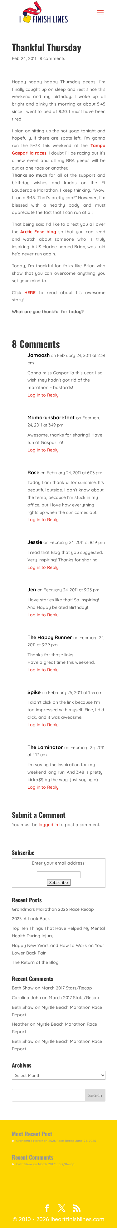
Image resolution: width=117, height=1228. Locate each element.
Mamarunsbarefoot (51, 417)
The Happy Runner (49, 637)
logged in (48, 824)
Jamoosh (38, 355)
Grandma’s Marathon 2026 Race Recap (53, 909)
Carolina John (26, 997)
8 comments (52, 58)
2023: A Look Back (31, 918)
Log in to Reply (43, 395)
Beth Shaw (23, 988)
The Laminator (45, 747)
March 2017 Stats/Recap (66, 988)
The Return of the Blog (35, 962)
